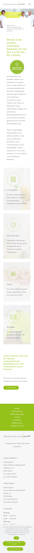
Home (17, 408)
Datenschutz (17, 426)
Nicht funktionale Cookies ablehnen (14, 543)
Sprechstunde (17, 414)
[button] (29, 4)
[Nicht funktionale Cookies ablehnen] (32, 539)
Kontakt (17, 420)
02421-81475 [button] (12, 387)
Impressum (17, 423)
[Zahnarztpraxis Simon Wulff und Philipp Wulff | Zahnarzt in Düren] (14, 4)
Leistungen (17, 411)
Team (17, 417)
